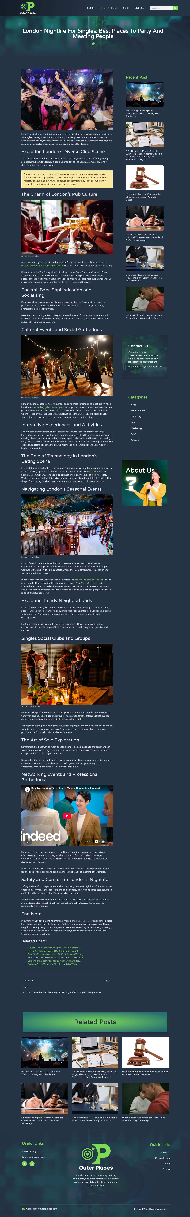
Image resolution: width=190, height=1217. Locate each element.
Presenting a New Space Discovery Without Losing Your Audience (143, 113)
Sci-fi (126, 8)
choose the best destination (89, 579)
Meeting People (56, 992)
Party (90, 992)
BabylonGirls (93, 471)
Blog (133, 404)
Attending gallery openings (47, 407)
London (43, 992)
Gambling (136, 416)
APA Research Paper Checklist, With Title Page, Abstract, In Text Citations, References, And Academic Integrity (144, 155)
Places (97, 992)
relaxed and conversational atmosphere (42, 265)
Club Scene (32, 992)
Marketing (136, 428)
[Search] (175, 8)
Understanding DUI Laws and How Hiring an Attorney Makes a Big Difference (144, 278)
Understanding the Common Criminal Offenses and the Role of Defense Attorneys (144, 237)
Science (139, 8)
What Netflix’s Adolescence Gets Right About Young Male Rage (144, 317)
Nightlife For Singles (76, 992)
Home (90, 8)
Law (133, 422)
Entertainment (108, 8)
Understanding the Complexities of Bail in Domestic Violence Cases (143, 197)
